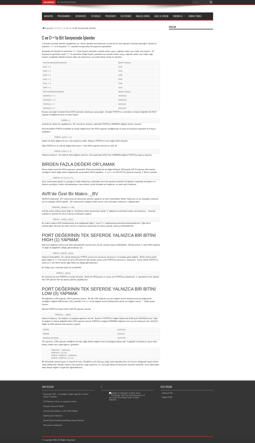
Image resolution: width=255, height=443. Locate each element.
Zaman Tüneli (194, 16)
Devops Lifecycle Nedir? (53, 406)
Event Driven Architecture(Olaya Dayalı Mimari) (63, 420)
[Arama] (211, 2)
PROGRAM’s (110, 16)
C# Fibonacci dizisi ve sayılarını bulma (60, 401)
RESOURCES (81, 16)
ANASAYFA (48, 16)
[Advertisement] (191, 75)
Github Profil (167, 393)
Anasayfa (49, 28)
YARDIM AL (178, 16)
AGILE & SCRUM (161, 16)
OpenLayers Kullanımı (52, 416)
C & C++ (58, 28)
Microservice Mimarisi (52, 425)
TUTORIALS (96, 16)
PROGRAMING (63, 16)
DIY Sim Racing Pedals (66, 2)
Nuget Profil (167, 397)
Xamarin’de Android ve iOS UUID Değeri (60, 411)
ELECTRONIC (126, 16)
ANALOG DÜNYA (143, 16)
